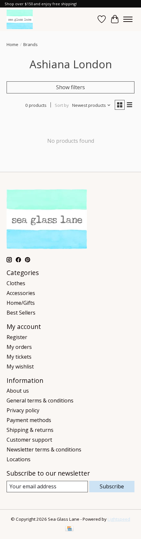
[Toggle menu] (127, 19)
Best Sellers (21, 312)
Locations (18, 459)
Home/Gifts (21, 302)
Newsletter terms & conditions (44, 449)
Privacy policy (23, 410)
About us (18, 390)
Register (17, 337)
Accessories (21, 293)
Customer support (29, 439)
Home (12, 44)
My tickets (19, 356)
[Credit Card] (69, 529)
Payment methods (29, 420)
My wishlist (20, 366)
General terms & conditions (40, 400)
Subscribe (112, 486)
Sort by (62, 105)
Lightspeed (119, 519)
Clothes (16, 283)
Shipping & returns (30, 429)
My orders (19, 347)
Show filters (70, 87)
